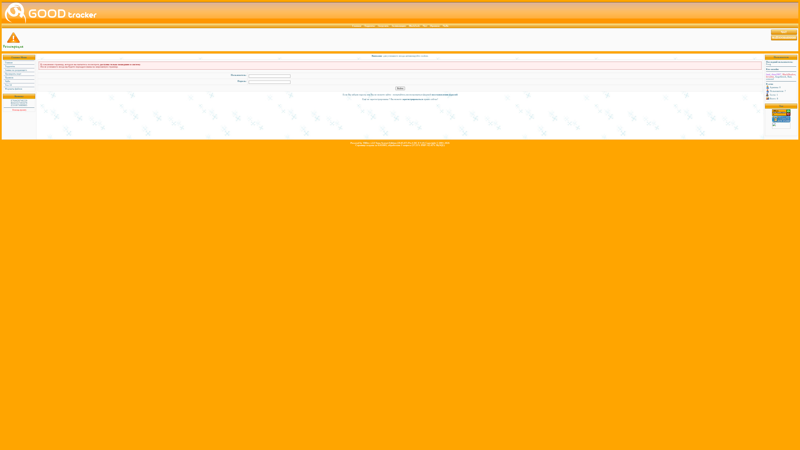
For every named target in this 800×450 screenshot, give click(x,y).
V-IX (422, 143)
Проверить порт (12, 74)
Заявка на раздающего (15, 70)
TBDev (366, 143)
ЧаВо (7, 81)
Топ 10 (8, 85)
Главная (8, 62)
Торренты (9, 66)
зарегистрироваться (412, 99)
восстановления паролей (445, 95)
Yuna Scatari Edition (385, 143)
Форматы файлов (13, 89)
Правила (8, 77)
